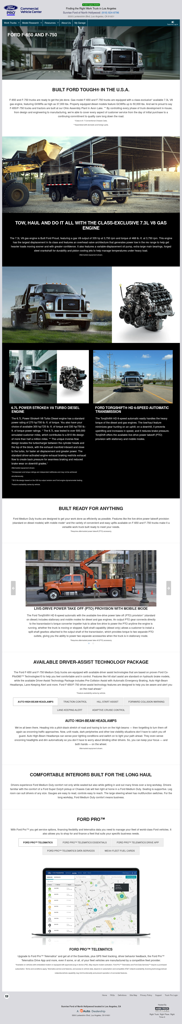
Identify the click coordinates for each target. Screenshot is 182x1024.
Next (168, 588)
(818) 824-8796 (110, 12)
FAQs (112, 995)
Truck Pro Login (171, 995)
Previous (13, 588)
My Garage (80, 22)
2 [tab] (93, 643)
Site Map (133, 995)
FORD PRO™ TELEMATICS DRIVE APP (138, 842)
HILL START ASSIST (107, 701)
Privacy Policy (146, 995)
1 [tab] (88, 643)
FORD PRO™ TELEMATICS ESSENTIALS (85, 842)
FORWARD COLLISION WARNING (146, 701)
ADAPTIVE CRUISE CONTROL (108, 710)
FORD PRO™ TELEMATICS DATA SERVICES (71, 850)
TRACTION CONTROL (75, 701)
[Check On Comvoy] (6, 996)
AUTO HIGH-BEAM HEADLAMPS (35, 701)
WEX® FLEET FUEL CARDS (120, 850)
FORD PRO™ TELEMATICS (38, 842)
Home (104, 995)
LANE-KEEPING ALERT (69, 710)
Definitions (122, 995)
